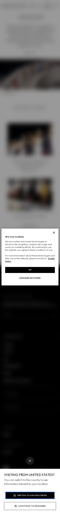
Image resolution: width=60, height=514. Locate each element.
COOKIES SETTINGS (30, 278)
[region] (30, 257)
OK (30, 270)
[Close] (30, 461)
